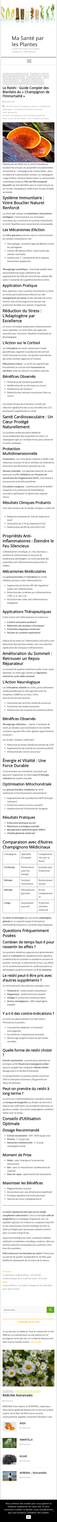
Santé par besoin (11, 79)
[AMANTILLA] (10, 1443)
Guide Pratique (34, 76)
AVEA (23, 1423)
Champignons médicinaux (16, 73)
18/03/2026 (9, 102)
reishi (29, 118)
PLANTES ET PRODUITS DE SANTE (28, 1391)
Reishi (46, 76)
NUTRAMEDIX (8, 1391)
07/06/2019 (25, 1477)
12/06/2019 (25, 1461)
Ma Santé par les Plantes (28, 41)
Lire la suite (35, 1341)
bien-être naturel (12, 106)
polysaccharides (29, 115)
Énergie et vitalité (39, 73)
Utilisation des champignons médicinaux (24, 82)
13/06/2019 (25, 1428)
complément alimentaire (24, 109)
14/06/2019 (8, 1401)
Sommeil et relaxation (32, 79)
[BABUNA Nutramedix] (29, 1368)
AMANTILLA (26, 1439)
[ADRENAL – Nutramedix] (10, 1476)
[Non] (53, 1510)
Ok (28, 1517)
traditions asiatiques (40, 118)
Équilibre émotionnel (14, 76)
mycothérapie (15, 115)
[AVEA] (10, 1427)
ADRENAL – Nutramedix (33, 1472)
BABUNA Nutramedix (18, 1395)
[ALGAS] (10, 1460)
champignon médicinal (29, 106)
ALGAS (23, 1456)
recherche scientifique (17, 118)
